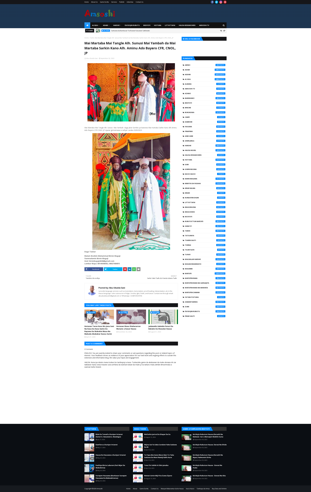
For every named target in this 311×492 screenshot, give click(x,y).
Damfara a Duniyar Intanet (107, 445)
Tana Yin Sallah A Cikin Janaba (156, 465)
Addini (202, 74)
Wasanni (202, 269)
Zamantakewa (202, 302)
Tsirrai (202, 245)
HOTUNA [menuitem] (157, 25)
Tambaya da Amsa (203, 489)
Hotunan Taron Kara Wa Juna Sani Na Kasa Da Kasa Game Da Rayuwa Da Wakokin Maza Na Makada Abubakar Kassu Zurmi (99, 330)
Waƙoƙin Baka (202, 278)
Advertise (130, 2)
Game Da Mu (104, 2)
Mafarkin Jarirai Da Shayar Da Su (157, 434)
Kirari (202, 193)
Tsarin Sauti (202, 240)
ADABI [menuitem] (105, 25)
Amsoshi (100, 489)
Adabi (202, 70)
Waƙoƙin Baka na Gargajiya (202, 283)
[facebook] (212, 2)
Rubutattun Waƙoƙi (202, 221)
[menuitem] (87, 25)
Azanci (202, 93)
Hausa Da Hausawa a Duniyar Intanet (111, 455)
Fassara (202, 126)
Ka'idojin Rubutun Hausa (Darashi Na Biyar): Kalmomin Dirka (208, 456)
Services (114, 2)
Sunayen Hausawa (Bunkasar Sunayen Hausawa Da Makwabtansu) (111, 477)
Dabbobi (202, 122)
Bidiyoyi (202, 103)
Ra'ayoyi (202, 217)
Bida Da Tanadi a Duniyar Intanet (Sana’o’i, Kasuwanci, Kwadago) (109, 435)
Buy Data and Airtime (219, 489)
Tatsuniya (202, 235)
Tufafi (202, 254)
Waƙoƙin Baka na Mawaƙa (202, 288)
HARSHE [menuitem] (116, 25)
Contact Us (139, 2)
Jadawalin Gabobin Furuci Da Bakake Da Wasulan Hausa (160, 327)
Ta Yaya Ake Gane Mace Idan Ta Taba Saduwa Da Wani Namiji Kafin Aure (159, 456)
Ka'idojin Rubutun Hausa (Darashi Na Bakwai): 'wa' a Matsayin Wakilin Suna (208, 435)
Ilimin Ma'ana (202, 169)
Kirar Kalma (202, 188)
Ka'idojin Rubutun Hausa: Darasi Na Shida (210, 445)
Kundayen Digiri (202, 198)
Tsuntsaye (202, 250)
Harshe (202, 145)
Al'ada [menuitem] (95, 25)
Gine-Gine (202, 136)
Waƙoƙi (202, 273)
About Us (94, 2)
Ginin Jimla (202, 141)
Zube (202, 307)
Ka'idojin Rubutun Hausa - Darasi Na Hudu (207, 466)
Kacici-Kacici (202, 174)
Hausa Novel (202, 150)
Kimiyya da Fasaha (202, 183)
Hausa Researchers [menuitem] (187, 25)
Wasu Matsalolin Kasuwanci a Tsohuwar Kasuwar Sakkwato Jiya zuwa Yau (138, 31)
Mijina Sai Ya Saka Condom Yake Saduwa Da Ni (160, 446)
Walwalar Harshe (202, 259)
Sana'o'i (202, 226)
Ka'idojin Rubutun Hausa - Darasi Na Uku (209, 476)
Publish (121, 2)
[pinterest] (225, 2)
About (135, 489)
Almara (202, 84)
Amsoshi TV (202, 89)
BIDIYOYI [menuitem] (146, 25)
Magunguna (202, 207)
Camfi (202, 117)
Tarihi (92, 38)
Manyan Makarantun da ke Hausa (172, 489)
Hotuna (202, 160)
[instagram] (220, 2)
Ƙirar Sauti (202, 316)
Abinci (202, 65)
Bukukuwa (202, 112)
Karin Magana (202, 179)
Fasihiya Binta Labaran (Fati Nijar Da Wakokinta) (110, 466)
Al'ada (202, 79)
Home (86, 2)
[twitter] (216, 2)
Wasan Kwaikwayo (202, 264)
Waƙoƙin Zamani (202, 292)
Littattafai (202, 202)
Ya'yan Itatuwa (202, 297)
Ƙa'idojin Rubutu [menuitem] (132, 25)
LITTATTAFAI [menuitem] (170, 25)
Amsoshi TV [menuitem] (204, 25)
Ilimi (202, 164)
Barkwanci (202, 98)
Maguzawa (202, 212)
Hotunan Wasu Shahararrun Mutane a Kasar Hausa (128, 327)
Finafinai (202, 131)
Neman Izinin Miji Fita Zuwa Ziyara (158, 476)
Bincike (202, 108)
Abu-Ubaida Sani (92, 58)
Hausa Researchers (202, 155)
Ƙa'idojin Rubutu (202, 311)
